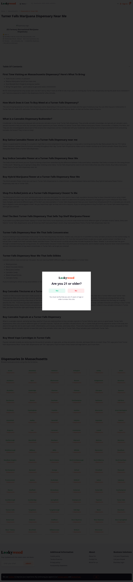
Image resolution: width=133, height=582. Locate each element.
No (76, 291)
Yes (57, 291)
